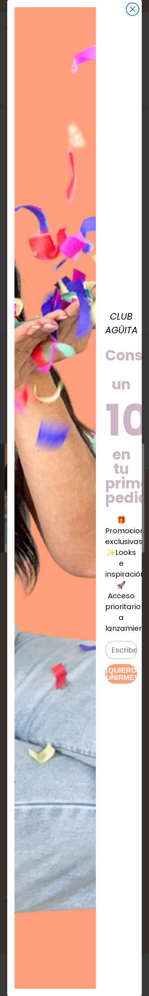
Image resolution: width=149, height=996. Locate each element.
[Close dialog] (132, 9)
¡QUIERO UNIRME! (121, 673)
